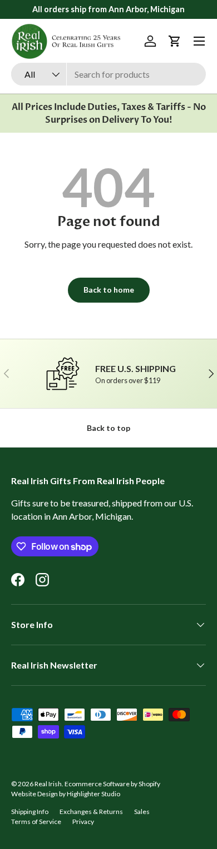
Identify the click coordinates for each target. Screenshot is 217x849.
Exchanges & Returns (91, 811)
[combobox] (108, 74)
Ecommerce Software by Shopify (112, 784)
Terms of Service (36, 821)
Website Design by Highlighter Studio (65, 794)
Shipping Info (29, 811)
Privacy (83, 821)
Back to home (108, 289)
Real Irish (48, 784)
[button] (174, 41)
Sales (142, 811)
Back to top (108, 428)
